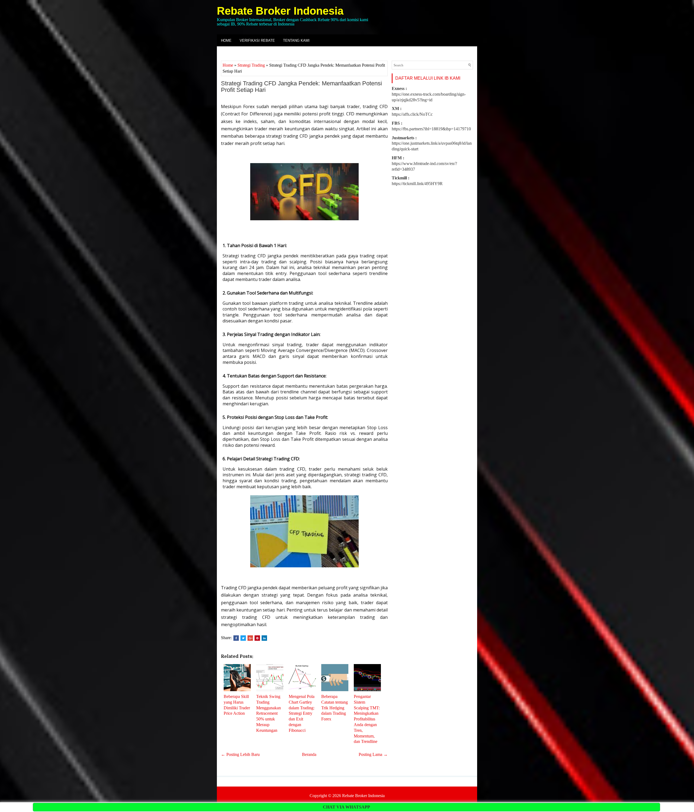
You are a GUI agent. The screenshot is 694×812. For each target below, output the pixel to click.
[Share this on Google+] (250, 638)
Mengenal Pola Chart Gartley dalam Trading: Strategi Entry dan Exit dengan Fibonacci (301, 713)
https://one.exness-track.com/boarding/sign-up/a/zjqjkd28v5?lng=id (429, 94)
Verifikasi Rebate (257, 40)
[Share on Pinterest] (257, 638)
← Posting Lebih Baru (240, 754)
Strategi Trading (251, 65)
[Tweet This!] (243, 638)
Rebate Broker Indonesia (280, 11)
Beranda (309, 754)
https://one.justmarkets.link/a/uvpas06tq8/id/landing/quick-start (432, 143)
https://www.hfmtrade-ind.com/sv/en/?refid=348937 (424, 164)
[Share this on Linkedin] (264, 638)
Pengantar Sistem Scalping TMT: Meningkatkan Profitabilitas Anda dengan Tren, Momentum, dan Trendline (367, 719)
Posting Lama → (373, 754)
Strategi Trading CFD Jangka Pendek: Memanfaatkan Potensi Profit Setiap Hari (301, 86)
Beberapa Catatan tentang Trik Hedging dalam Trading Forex (334, 707)
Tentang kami (296, 40)
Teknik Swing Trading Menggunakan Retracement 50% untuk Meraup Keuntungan (268, 713)
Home (226, 40)
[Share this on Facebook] (236, 638)
